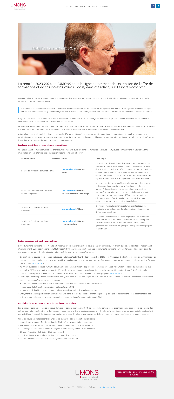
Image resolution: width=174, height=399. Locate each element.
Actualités (103, 7)
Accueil (69, 7)
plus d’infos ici (37, 263)
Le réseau (92, 7)
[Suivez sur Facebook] (153, 6)
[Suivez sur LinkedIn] (158, 6)
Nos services (80, 7)
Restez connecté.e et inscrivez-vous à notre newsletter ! (135, 373)
